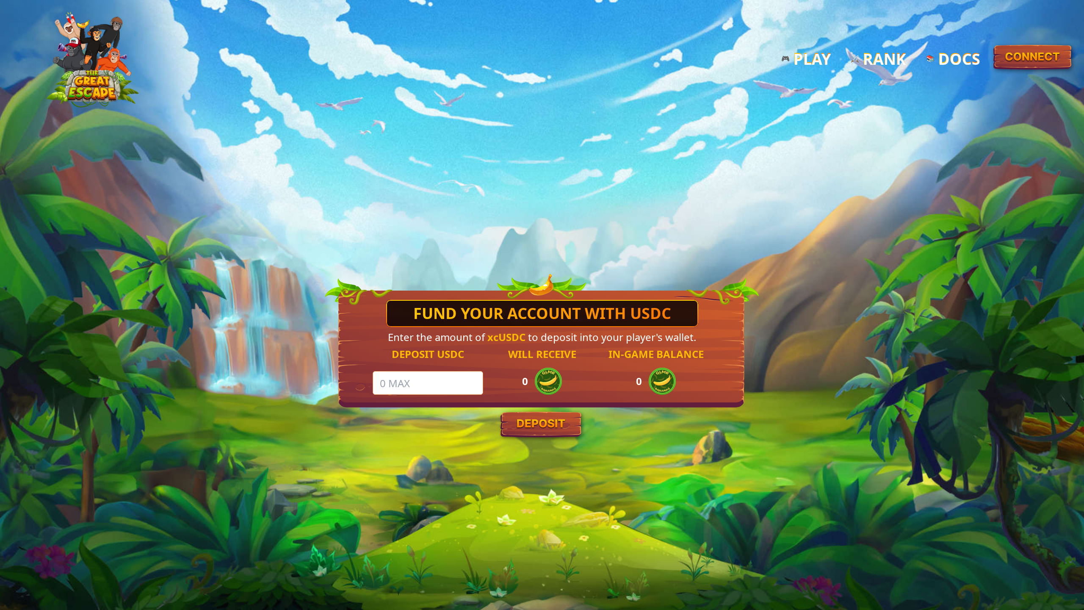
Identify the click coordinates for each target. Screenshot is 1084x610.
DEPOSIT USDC (428, 354)
